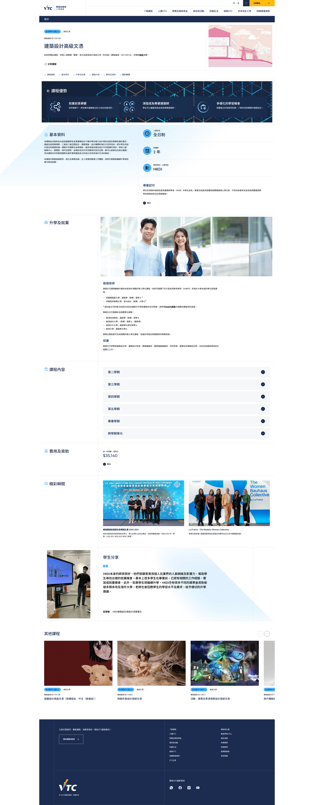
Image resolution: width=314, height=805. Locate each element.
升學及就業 (80, 74)
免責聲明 (224, 743)
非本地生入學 (244, 11)
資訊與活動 (198, 11)
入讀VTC (162, 11)
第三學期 (114, 384)
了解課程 (148, 11)
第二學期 (114, 372)
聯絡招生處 (225, 729)
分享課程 (52, 64)
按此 (142, 55)
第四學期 (114, 396)
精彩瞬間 (126, 74)
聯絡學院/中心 (226, 734)
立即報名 (256, 3)
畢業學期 (114, 421)
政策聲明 (224, 747)
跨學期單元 (115, 433)
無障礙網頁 (225, 751)
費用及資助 (111, 74)
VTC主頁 (172, 760)
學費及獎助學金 (180, 11)
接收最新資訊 (69, 739)
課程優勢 (51, 74)
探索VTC (228, 11)
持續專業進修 (263, 11)
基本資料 (65, 74)
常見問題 (224, 756)
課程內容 (96, 74)
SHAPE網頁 (170, 307)
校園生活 (213, 11)
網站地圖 (224, 738)
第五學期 (114, 409)
